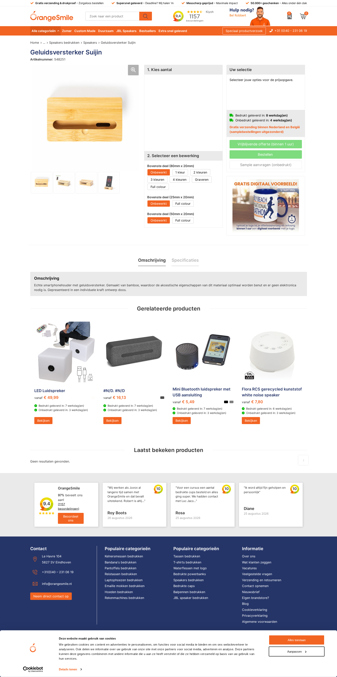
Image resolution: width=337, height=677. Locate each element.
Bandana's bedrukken (120, 562)
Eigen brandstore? (255, 598)
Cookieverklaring (254, 610)
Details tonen (68, 669)
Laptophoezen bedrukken (124, 580)
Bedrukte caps (184, 586)
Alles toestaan (297, 640)
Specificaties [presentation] (185, 260)
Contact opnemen (255, 586)
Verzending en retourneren (261, 580)
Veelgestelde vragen (257, 574)
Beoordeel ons (70, 518)
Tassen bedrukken (186, 556)
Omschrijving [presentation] (152, 260)
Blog (245, 604)
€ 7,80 (252, 401)
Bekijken (43, 421)
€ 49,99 (46, 397)
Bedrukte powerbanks (189, 574)
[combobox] (112, 16)
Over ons (248, 556)
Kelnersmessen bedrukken (124, 556)
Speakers (90, 42)
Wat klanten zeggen (256, 562)
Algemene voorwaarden (259, 622)
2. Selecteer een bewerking (173, 155)
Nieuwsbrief (251, 592)
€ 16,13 (114, 397)
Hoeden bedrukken (119, 592)
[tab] (152, 260)
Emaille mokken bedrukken (125, 586)
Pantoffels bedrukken (120, 568)
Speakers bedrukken (64, 42)
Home (34, 42)
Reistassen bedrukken (121, 574)
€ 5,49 (183, 401)
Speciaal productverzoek (244, 31)
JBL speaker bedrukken (190, 598)
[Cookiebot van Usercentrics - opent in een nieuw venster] (33, 669)
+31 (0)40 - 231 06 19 (291, 31)
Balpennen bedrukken (189, 592)
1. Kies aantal (159, 69)
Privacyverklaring (255, 615)
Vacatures (249, 568)
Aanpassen (294, 651)
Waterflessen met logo (190, 568)
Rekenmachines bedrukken (124, 598)
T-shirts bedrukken (187, 562)
